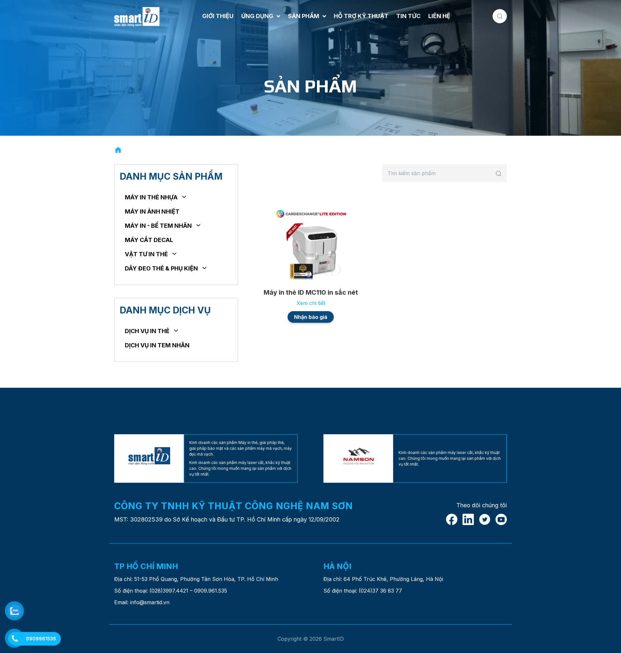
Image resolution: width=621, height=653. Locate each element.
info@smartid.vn (149, 602)
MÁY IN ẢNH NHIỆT (152, 211)
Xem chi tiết (311, 303)
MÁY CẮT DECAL (149, 240)
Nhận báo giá (310, 317)
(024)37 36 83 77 (380, 590)
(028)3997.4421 (168, 590)
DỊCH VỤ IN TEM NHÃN (157, 345)
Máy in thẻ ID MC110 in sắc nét (311, 292)
